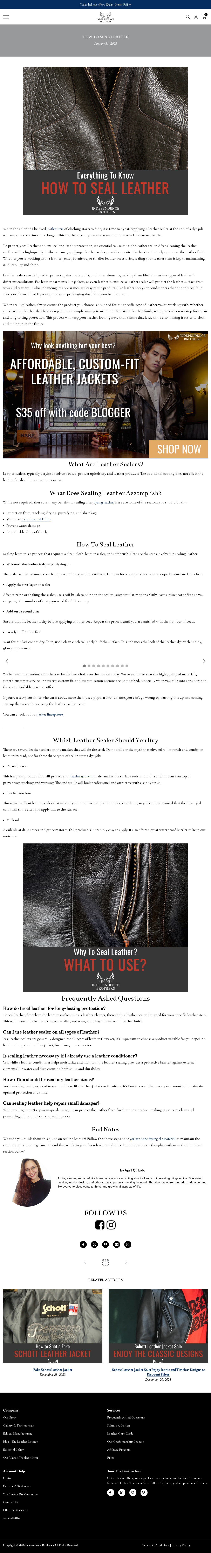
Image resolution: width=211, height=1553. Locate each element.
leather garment (82, 776)
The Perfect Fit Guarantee (20, 1494)
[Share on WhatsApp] (127, 1244)
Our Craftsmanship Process (125, 1441)
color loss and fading (36, 519)
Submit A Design (118, 1425)
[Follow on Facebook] (110, 1492)
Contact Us (11, 1502)
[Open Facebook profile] (99, 1225)
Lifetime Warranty (15, 1510)
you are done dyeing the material (153, 1139)
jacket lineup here (50, 714)
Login (7, 1478)
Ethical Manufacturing (17, 1433)
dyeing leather (103, 502)
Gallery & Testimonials (18, 1425)
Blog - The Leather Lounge (20, 1441)
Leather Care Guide (120, 1433)
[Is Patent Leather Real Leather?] (85, 1262)
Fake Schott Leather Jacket (52, 1370)
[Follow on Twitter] (121, 1492)
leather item (55, 229)
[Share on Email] (116, 1244)
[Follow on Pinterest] (144, 1492)
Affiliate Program (118, 1449)
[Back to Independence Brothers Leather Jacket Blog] (105, 1262)
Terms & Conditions (156, 1545)
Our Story (9, 1417)
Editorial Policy (13, 1449)
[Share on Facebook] (83, 1244)
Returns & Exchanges (17, 1486)
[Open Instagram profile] (111, 1225)
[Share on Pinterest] (105, 1244)
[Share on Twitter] (94, 1244)
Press (110, 1458)
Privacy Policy (180, 1545)
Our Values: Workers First (20, 1458)
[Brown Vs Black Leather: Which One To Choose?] (126, 1262)
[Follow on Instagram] (132, 1492)
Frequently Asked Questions (126, 1417)
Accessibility (12, 1518)
